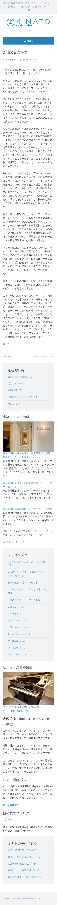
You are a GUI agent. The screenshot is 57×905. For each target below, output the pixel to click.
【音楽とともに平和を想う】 (23, 397)
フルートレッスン (17, 613)
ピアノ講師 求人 (11, 804)
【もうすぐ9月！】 (18, 383)
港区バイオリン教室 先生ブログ (24, 856)
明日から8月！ (15, 403)
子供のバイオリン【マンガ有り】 (25, 599)
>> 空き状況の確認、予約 (16, 710)
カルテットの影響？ (43, 356)
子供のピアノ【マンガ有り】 (23, 582)
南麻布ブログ (10, 819)
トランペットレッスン (19, 634)
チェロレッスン (16, 606)
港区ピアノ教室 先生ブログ (22, 849)
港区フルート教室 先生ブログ (23, 870)
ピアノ (8, 344)
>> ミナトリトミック (14, 542)
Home (28, 30)
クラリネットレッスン (19, 627)
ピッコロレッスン (17, 654)
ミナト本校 (10, 59)
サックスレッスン (17, 620)
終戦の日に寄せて (17, 390)
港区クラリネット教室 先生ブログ (25, 877)
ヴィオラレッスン (17, 647)
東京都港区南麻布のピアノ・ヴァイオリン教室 (27, 509)
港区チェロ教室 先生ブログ (22, 863)
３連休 (8, 356)
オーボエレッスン (17, 640)
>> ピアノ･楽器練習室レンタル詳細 (21, 706)
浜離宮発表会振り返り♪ (20, 376)
